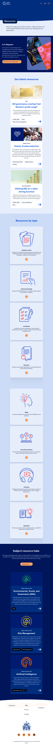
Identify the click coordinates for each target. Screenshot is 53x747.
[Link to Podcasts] (26, 496)
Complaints (41, 708)
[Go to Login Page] (45, 3)
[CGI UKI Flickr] (34, 734)
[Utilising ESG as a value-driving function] (39, 204)
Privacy (26, 709)
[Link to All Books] (26, 533)
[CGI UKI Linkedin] (18, 734)
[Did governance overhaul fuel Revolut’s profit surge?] (39, 121)
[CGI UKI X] (29, 734)
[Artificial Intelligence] (39, 690)
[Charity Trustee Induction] (39, 164)
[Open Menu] (48, 3)
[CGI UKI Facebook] (23, 734)
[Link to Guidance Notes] (26, 259)
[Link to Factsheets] (26, 335)
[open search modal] (41, 3)
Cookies (26, 714)
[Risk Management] (39, 649)
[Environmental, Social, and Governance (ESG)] (39, 608)
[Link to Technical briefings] (26, 296)
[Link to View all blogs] (26, 420)
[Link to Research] (26, 372)
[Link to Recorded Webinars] (26, 457)
